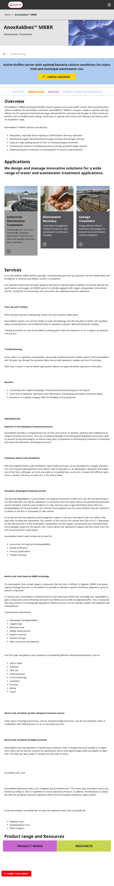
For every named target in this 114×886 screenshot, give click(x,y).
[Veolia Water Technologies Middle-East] (15, 4)
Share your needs (17, 873)
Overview (18, 91)
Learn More (21, 221)
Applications (36, 91)
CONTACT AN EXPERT (59, 76)
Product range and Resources (82, 91)
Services (53, 91)
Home (8, 14)
